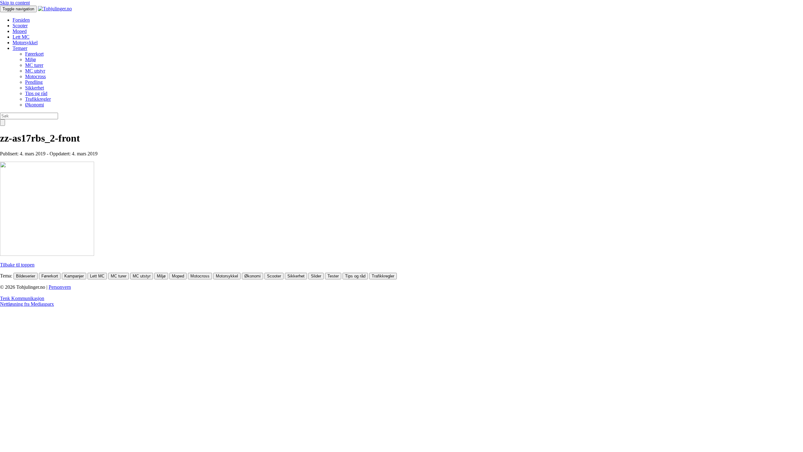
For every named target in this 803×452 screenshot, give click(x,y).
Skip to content (15, 2)
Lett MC (21, 37)
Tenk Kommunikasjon (22, 298)
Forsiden (21, 20)
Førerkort (34, 53)
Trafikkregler (38, 99)
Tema (5, 275)
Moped (20, 31)
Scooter (20, 25)
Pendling (34, 82)
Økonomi (34, 104)
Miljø (30, 59)
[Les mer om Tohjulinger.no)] (55, 8)
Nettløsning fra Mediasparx (27, 304)
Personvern (60, 287)
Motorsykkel (25, 42)
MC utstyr (35, 70)
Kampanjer (74, 276)
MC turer (34, 65)
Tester (333, 276)
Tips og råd (36, 93)
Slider (316, 276)
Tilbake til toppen (17, 264)
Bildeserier (25, 276)
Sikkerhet (34, 87)
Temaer (20, 48)
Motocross (35, 76)
